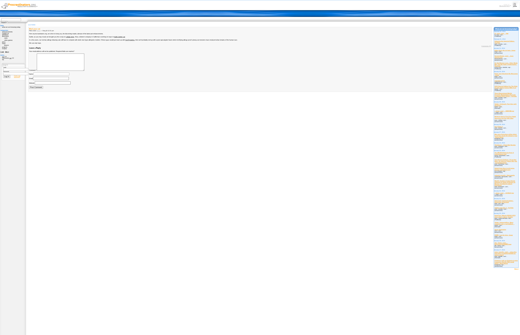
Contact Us (5, 33)
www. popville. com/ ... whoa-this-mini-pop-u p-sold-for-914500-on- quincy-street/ (506, 253)
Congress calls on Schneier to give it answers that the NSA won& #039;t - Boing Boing (506, 262)
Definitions (5, 35)
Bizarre (6, 45)
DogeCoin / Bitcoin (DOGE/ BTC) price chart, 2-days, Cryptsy (505, 216)
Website (31, 83)
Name (31, 74)
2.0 (4, 56)
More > (516, 269)
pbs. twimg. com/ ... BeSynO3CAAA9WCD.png (503, 243)
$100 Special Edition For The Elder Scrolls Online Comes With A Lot (506, 87)
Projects (4, 47)
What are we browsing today (11, 27)
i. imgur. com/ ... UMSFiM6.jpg (504, 111)
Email (31, 78)
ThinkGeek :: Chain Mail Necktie (505, 145)
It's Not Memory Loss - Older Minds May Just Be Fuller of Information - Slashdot (506, 64)
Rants (6, 38)
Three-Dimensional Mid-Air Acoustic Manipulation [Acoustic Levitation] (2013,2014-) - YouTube (506, 95)
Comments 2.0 (8, 58)
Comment (32, 70)
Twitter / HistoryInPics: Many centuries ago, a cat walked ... (504, 223)
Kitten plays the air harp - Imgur (505, 50)
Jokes (4, 42)
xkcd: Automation (500, 229)
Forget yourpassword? (17, 76)
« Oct (2, 52)
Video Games (8, 40)
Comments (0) (486, 46)
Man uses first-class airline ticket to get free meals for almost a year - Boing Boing (506, 136)
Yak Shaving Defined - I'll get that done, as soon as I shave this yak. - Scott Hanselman (506, 161)
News (38, 30)
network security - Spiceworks (505, 175)
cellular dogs (70, 37)
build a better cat (119, 37)
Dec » (7, 52)
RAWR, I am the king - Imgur (504, 235)
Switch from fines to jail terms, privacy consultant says (505, 169)
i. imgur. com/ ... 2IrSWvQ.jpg (504, 193)
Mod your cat (34, 29)
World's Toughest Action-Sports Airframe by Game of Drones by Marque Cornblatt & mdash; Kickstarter (505, 183)
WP (3, 59)
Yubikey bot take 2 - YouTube (504, 207)
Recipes (4, 48)
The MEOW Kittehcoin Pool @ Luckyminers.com (504, 153)
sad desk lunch (500, 80)
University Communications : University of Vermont (504, 201)
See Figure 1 (499, 126)
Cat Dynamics (130, 40)
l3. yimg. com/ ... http (501, 33)
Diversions (5, 36)
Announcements (7, 32)
